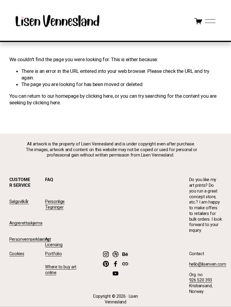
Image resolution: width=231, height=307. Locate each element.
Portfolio (53, 253)
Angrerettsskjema (25, 223)
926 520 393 (200, 280)
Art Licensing (53, 242)
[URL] (125, 264)
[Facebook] (115, 264)
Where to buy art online (60, 269)
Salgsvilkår (19, 201)
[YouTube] (115, 273)
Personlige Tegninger (55, 204)
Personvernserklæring (29, 239)
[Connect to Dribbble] (115, 254)
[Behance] (125, 254)
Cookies (16, 253)
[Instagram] (106, 254)
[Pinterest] (106, 264)
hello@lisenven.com (207, 264)
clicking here (99, 96)
